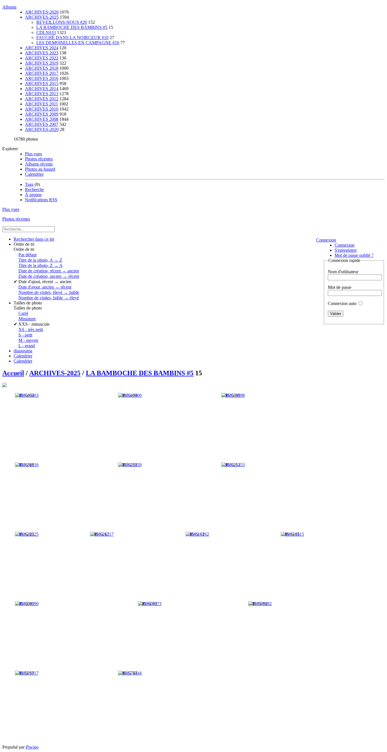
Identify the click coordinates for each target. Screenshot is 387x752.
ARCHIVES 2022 (41, 58)
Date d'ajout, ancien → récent (44, 287)
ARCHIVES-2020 (42, 129)
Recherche (34, 189)
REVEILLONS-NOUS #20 (61, 22)
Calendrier (34, 174)
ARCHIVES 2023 (41, 52)
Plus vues (33, 153)
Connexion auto (343, 303)
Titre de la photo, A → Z (40, 260)
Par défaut (27, 254)
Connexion (326, 240)
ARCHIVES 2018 (41, 68)
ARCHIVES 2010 (41, 109)
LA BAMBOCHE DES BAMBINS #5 (71, 27)
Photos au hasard (40, 169)
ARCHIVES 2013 (41, 93)
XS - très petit (30, 329)
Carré (23, 313)
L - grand (26, 345)
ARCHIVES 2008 (41, 119)
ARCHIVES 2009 (41, 114)
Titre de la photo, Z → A (40, 265)
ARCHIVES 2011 (41, 103)
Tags (29, 184)
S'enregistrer (346, 250)
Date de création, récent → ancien (48, 270)
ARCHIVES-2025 (42, 17)
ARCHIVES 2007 (41, 124)
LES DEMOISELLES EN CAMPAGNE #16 (77, 42)
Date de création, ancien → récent (48, 276)
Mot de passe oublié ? (354, 255)
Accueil (13, 373)
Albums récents (39, 164)
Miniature (27, 318)
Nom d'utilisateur (343, 271)
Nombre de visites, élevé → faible (48, 292)
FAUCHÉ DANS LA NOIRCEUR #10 (72, 37)
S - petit (25, 334)
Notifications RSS (41, 199)
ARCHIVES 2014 (41, 88)
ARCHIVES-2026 (42, 12)
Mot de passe (339, 287)
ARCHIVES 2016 (41, 78)
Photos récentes (39, 158)
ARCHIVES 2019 (41, 63)
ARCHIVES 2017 (41, 73)
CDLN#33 (46, 32)
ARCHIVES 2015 (41, 83)
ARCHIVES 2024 (41, 47)
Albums (9, 7)
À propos (33, 194)
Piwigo (32, 747)
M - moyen (28, 340)
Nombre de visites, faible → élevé (48, 297)
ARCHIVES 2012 (41, 98)
